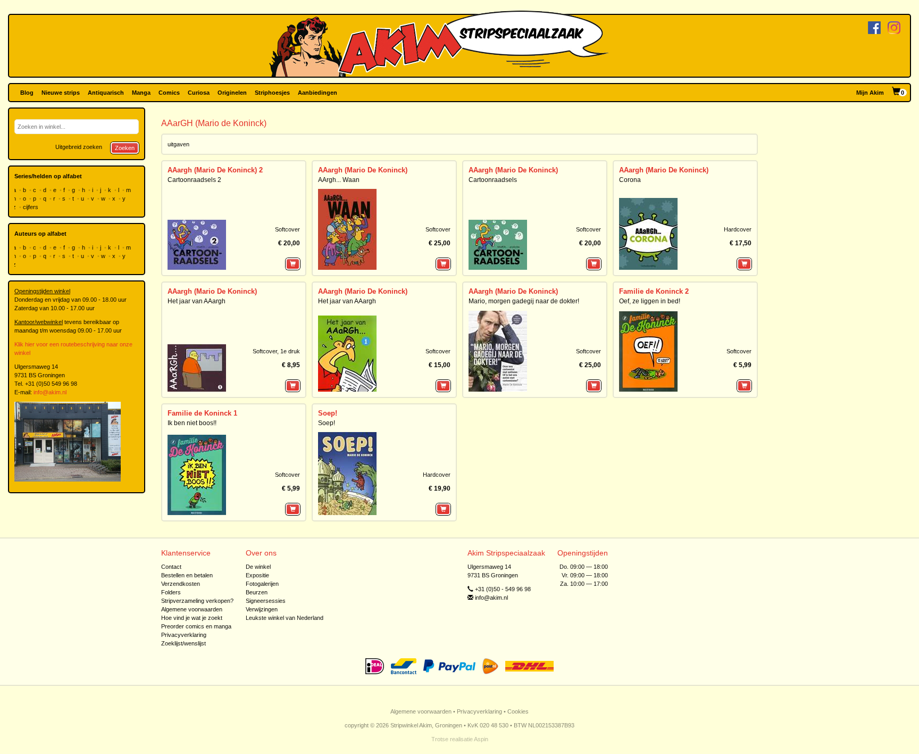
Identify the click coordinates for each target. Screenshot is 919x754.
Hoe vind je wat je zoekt (191, 618)
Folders (171, 592)
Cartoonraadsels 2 (194, 180)
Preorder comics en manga (196, 626)
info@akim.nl (50, 392)
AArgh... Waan (339, 180)
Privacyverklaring (183, 635)
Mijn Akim (870, 92)
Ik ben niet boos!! (192, 423)
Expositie (257, 575)
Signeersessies (266, 601)
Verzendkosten (180, 584)
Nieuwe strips (60, 92)
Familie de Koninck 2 (654, 291)
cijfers (31, 207)
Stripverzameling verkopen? (197, 601)
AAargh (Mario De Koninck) (362, 170)
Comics (169, 92)
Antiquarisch (106, 92)
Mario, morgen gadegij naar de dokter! (524, 301)
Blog (27, 92)
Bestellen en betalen (187, 575)
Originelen (232, 92)
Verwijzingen (262, 609)
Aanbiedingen (317, 92)
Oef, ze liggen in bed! (649, 301)
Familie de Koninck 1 (202, 413)
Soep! (327, 413)
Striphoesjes (272, 92)
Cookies (518, 711)
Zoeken (125, 148)
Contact (171, 567)
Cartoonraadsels (493, 180)
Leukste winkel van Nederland (284, 618)
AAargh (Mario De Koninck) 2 (215, 170)
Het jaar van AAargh (196, 301)
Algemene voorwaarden (191, 609)
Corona (630, 180)
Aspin (481, 739)
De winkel (258, 567)
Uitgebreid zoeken (78, 147)
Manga (141, 92)
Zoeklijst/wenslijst (183, 643)
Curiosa (199, 92)
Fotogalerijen (262, 584)
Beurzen (257, 592)
